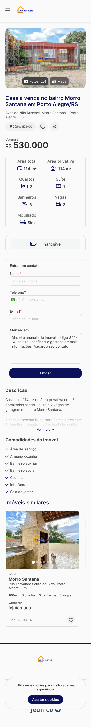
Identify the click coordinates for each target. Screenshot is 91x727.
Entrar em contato (24, 265)
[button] (45, 58)
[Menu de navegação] (7, 11)
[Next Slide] (81, 58)
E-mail (16, 311)
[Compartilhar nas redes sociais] (54, 126)
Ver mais (43, 429)
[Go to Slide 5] (48, 562)
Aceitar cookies (45, 699)
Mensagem (19, 330)
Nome (15, 273)
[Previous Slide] (9, 58)
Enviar (45, 373)
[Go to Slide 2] (37, 562)
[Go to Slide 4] (44, 562)
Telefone (18, 292)
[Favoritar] (43, 126)
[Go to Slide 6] (51, 562)
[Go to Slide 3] (41, 562)
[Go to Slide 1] (33, 562)
